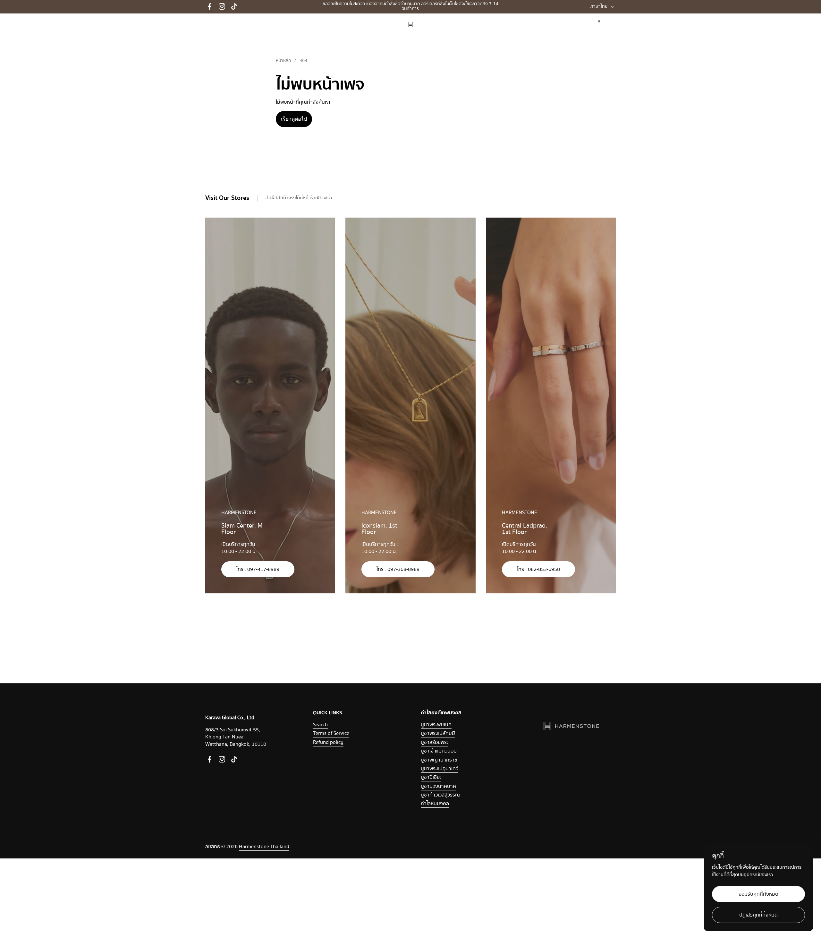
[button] (612, 25)
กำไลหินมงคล (435, 803)
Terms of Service (331, 733)
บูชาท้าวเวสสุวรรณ (440, 795)
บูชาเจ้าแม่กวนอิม (439, 751)
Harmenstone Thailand (264, 846)
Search (320, 724)
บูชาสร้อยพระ (434, 742)
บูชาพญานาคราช (439, 760)
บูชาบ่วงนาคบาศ (438, 786)
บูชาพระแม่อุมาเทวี (439, 768)
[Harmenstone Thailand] (410, 25)
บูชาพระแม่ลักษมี (438, 733)
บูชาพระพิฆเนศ (436, 724)
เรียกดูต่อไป (294, 119)
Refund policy (328, 742)
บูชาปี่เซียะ (431, 777)
